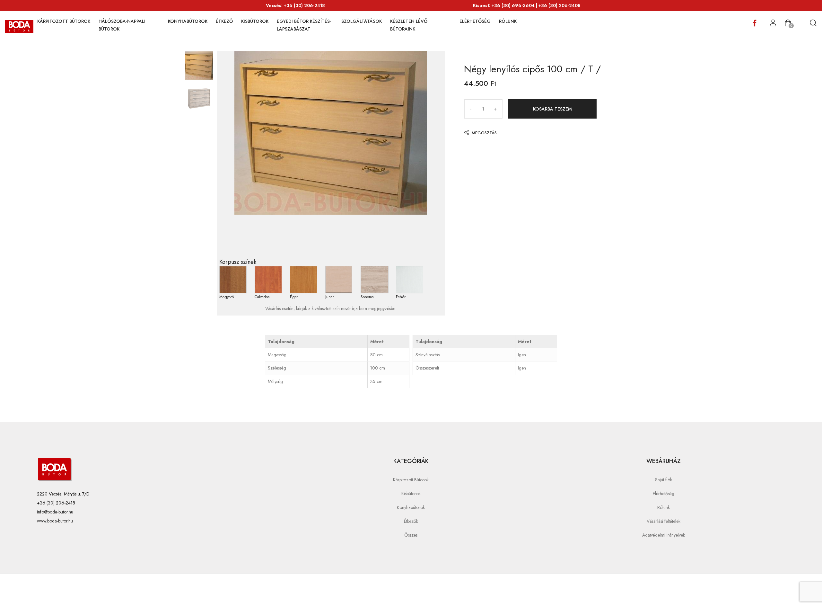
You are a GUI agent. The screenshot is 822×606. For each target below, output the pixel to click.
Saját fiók (663, 480)
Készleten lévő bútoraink (408, 25)
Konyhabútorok (187, 21)
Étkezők (411, 521)
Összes (410, 535)
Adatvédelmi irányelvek (663, 535)
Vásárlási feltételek (663, 521)
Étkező (224, 21)
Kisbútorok (254, 21)
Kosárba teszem (552, 109)
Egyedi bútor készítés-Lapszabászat (304, 25)
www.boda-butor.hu (55, 521)
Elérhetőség (475, 21)
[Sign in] (773, 23)
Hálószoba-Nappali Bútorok (122, 25)
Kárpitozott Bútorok (63, 21)
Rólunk (508, 21)
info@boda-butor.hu (55, 512)
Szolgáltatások (361, 21)
